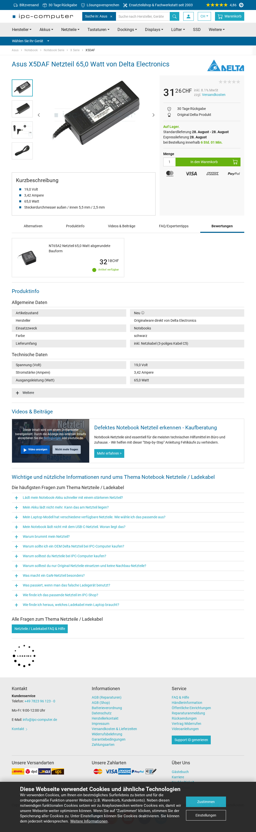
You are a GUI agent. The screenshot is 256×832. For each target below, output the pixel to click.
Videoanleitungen (185, 729)
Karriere (178, 777)
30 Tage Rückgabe (62, 5)
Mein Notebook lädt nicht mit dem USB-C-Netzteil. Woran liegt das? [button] (74, 527)
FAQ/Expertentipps (173, 226)
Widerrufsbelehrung (107, 734)
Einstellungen (206, 815)
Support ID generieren (191, 740)
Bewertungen (222, 226)
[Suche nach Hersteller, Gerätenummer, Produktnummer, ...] (174, 16)
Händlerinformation (187, 703)
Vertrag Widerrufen (186, 724)
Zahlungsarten (103, 745)
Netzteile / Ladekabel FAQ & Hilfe (39, 629)
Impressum (100, 724)
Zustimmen (206, 802)
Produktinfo (75, 226)
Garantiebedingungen (109, 739)
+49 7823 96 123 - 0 (39, 701)
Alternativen (33, 226)
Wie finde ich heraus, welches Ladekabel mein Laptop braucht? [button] (71, 605)
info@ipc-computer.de (40, 720)
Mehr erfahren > (109, 453)
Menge (168, 154)
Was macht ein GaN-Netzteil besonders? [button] (54, 575)
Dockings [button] (126, 29)
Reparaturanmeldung (188, 713)
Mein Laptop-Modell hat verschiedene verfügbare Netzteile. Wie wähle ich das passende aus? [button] (94, 517)
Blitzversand (29, 5)
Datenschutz (102, 713)
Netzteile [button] (68, 29)
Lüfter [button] (176, 29)
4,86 (233, 5)
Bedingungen (53, 438)
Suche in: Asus (96, 16)
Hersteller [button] (20, 29)
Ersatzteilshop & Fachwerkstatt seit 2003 (160, 5)
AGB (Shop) (101, 703)
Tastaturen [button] (97, 29)
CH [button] (202, 16)
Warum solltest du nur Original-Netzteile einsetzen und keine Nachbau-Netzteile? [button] (84, 566)
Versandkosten (214, 95)
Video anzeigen (37, 449)
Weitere (28, 393)
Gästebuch (180, 772)
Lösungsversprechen (102, 5)
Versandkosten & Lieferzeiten (114, 729)
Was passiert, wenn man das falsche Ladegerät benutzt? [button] (66, 585)
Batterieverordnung (107, 708)
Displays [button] (152, 29)
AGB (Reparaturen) (107, 697)
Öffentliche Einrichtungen (191, 708)
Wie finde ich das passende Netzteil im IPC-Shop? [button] (60, 595)
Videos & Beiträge (121, 226)
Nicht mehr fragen (66, 449)
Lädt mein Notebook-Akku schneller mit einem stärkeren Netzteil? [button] (73, 498)
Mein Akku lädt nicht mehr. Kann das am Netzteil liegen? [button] (66, 507)
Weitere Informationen (89, 821)
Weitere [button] (215, 29)
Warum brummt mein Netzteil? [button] (46, 537)
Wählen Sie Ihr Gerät (27, 41)
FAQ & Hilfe (180, 697)
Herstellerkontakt (105, 718)
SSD (197, 29)
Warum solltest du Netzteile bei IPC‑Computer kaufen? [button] (64, 556)
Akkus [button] (45, 29)
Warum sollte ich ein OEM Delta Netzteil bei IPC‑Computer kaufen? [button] (73, 546)
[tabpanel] (96, 114)
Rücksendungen (184, 718)
